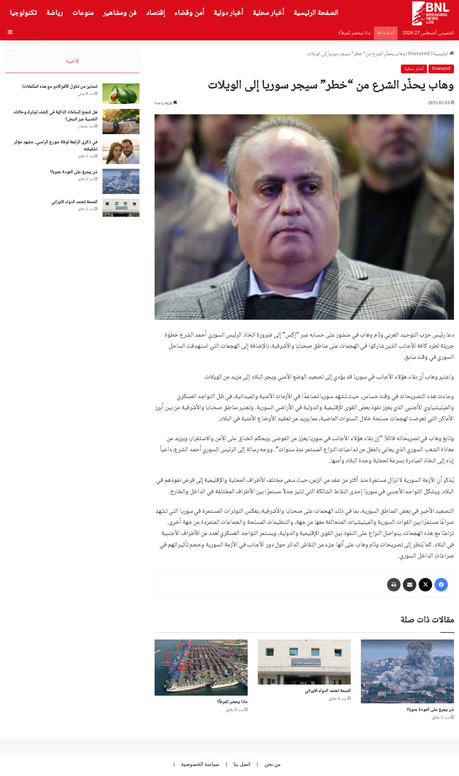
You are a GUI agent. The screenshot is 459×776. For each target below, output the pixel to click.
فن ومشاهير (120, 13)
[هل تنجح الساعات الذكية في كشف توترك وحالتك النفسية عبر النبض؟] (120, 121)
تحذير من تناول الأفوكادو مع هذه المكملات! (60, 87)
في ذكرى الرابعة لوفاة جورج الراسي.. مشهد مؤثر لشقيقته (55, 145)
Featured (419, 54)
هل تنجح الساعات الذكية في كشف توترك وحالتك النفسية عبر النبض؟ (55, 115)
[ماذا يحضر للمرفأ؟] (201, 667)
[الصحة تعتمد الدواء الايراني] (304, 662)
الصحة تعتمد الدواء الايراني (328, 691)
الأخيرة (72, 61)
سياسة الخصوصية (200, 764)
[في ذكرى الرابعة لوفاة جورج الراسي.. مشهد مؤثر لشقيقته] (120, 151)
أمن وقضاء (189, 13)
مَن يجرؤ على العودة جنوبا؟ (430, 710)
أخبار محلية (268, 13)
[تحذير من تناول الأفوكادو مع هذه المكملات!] (120, 93)
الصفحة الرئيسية (316, 13)
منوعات (83, 13)
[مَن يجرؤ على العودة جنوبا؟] (407, 671)
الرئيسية (441, 54)
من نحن (272, 764)
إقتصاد (155, 13)
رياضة (54, 13)
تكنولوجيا (23, 13)
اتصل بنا (242, 764)
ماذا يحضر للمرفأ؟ (354, 33)
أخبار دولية (228, 13)
